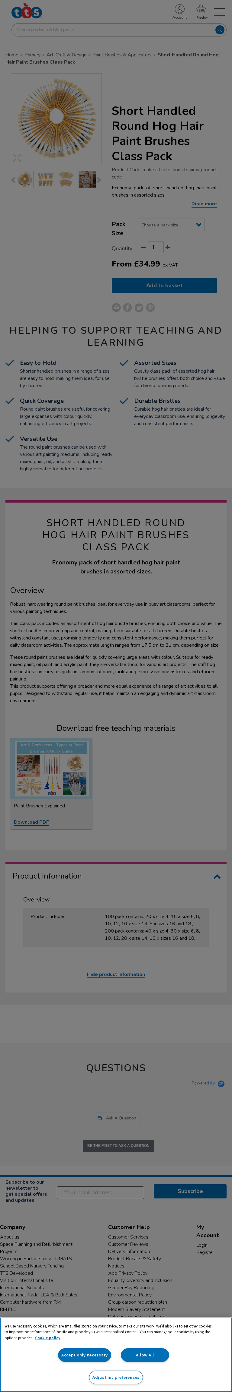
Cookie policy (47, 1337)
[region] (116, 1354)
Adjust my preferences (116, 1377)
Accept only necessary (84, 1355)
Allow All (145, 1355)
